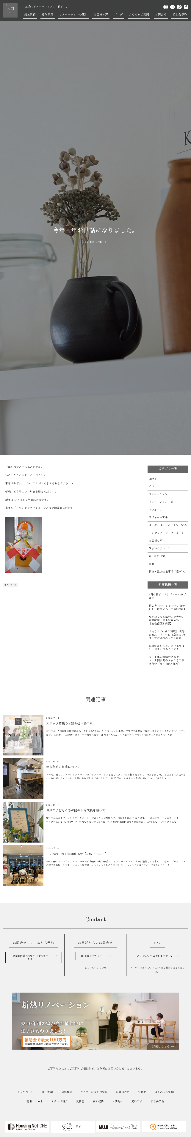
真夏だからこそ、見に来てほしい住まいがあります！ (166, 648)
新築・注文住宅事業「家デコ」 (168, 571)
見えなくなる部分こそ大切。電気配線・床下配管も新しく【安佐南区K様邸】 (166, 620)
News (152, 479)
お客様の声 (101, 14)
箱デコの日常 (10, 585)
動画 (151, 564)
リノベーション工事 (161, 502)
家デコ (79, 1127)
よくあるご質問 (139, 14)
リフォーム (155, 510)
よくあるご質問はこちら (154, 956)
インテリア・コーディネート (166, 533)
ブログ (118, 14)
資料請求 (136, 1101)
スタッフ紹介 (59, 1101)
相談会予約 (180, 14)
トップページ (25, 1092)
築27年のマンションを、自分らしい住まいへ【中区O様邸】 (168, 608)
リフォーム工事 (158, 517)
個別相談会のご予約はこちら (30, 958)
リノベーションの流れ (73, 14)
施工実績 (30, 14)
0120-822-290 (92, 956)
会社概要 (98, 1101)
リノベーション (158, 494)
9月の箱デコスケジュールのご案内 (167, 596)
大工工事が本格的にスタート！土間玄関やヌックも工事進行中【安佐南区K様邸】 (166, 660)
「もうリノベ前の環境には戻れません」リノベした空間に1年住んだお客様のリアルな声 (168, 635)
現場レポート (34, 1101)
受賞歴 (80, 1101)
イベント (154, 486)
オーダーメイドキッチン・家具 (168, 525)
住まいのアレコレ (160, 548)
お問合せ (161, 14)
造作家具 (47, 14)
